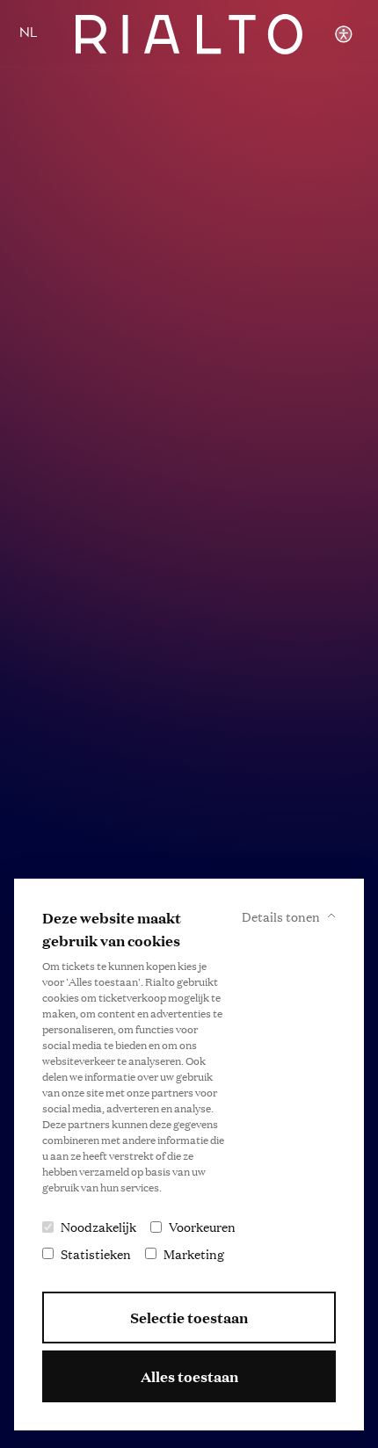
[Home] (189, 34)
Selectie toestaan (189, 1317)
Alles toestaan (189, 1376)
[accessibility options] (343, 33)
